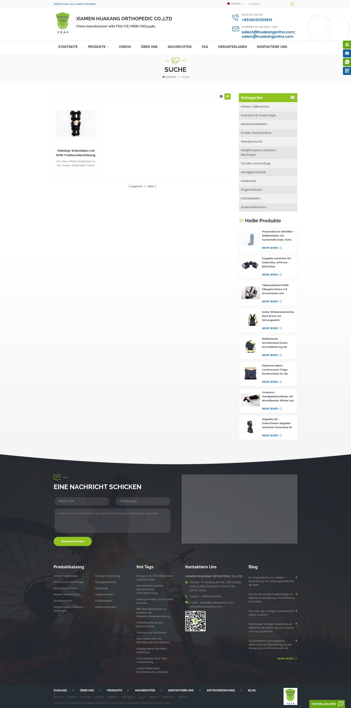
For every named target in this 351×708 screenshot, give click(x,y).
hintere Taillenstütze (255, 106)
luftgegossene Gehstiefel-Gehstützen (152, 650)
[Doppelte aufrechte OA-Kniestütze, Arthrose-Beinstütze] (250, 266)
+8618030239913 (257, 20)
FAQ (205, 47)
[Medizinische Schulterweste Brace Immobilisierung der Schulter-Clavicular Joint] (250, 346)
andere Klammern (253, 207)
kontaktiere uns (272, 47)
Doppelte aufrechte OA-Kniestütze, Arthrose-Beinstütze (277, 263)
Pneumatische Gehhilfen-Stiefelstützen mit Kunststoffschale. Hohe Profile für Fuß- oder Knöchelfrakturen (278, 236)
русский (98, 697)
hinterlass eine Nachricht (323, 705)
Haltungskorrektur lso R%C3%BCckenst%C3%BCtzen (153, 640)
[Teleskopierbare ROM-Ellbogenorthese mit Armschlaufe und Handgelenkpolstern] (250, 292)
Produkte (97, 47)
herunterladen (232, 47)
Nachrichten (180, 47)
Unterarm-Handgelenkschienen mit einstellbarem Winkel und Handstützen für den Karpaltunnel (278, 397)
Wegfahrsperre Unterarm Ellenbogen (258, 152)
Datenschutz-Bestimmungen (155, 703)
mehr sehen (270, 248)
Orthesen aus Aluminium (151, 633)
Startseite (68, 47)
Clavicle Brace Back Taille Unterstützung (151, 660)
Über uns (149, 47)
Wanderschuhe (251, 141)
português (128, 697)
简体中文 (183, 697)
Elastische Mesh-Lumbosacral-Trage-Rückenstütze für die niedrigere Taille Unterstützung (275, 370)
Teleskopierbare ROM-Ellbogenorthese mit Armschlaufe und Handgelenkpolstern (276, 289)
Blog (252, 690)
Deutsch (58, 697)
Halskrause (248, 181)
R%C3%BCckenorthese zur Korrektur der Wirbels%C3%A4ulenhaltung (153, 612)
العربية (141, 697)
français (85, 697)
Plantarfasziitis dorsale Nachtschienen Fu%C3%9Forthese (149, 589)
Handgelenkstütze (253, 172)
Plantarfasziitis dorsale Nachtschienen (149, 624)
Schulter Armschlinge (256, 163)
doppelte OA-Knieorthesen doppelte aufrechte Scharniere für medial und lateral (277, 423)
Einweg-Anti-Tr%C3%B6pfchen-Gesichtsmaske (155, 578)
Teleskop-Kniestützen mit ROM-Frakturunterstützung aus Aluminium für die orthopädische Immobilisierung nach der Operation (75, 153)
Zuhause (60, 690)
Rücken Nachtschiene (256, 133)
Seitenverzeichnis (221, 690)
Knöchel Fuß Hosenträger (258, 115)
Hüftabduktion (251, 198)
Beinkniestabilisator (254, 124)
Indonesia (168, 697)
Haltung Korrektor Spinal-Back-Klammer (155, 601)
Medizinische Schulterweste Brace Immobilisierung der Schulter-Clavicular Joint (277, 343)
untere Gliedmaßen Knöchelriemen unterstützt (152, 670)
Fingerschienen (251, 189)
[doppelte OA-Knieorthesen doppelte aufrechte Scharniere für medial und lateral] (250, 426)
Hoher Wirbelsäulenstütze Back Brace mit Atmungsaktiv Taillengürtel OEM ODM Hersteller (278, 316)
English (72, 697)
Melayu (153, 697)
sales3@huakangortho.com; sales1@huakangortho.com (269, 34)
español (112, 697)
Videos (125, 47)
